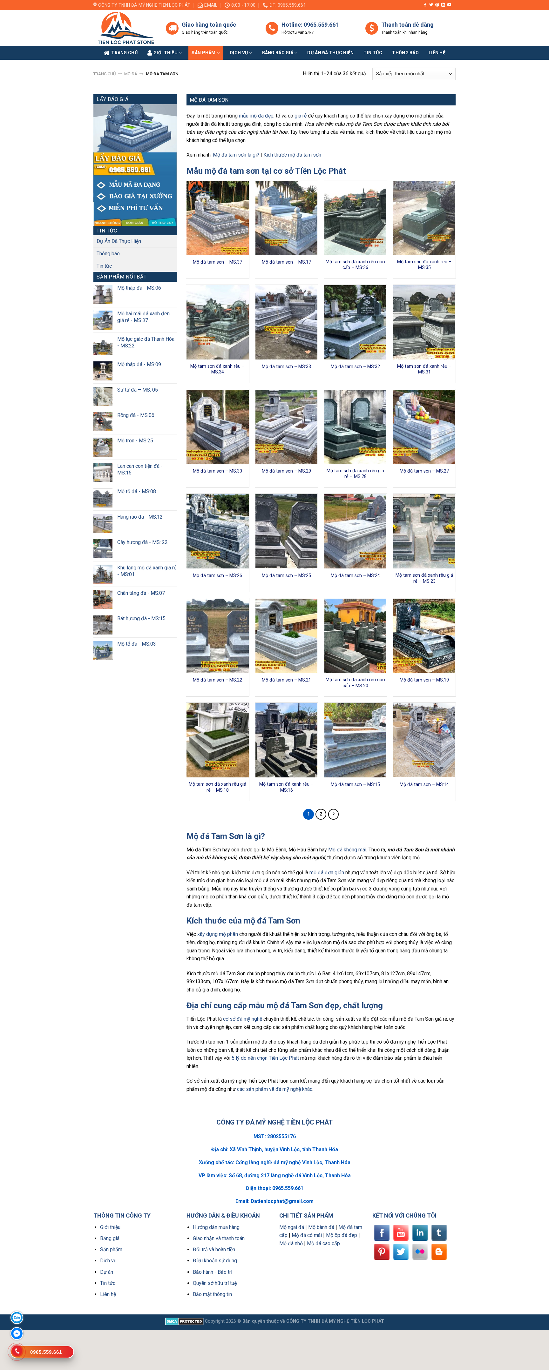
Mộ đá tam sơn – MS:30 (217, 471)
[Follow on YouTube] (449, 5)
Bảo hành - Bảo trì (212, 1272)
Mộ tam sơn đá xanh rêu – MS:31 (424, 369)
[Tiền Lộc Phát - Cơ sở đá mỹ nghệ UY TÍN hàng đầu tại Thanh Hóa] (124, 28)
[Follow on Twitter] (431, 5)
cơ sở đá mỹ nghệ (242, 1019)
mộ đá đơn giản (326, 873)
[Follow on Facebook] (425, 5)
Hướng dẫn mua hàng (216, 1227)
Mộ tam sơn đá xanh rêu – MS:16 (286, 787)
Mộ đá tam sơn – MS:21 (286, 680)
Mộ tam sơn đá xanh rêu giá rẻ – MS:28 (355, 474)
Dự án (106, 1272)
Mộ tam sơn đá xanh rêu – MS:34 (217, 369)
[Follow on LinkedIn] (443, 5)
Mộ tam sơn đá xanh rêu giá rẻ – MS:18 (217, 787)
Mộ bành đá (321, 1227)
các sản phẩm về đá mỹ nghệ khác (274, 1089)
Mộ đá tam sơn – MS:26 (217, 575)
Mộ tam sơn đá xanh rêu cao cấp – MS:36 (355, 265)
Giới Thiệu (165, 52)
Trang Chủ (124, 52)
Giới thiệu (110, 1227)
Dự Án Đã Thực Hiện (119, 241)
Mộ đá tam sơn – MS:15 (355, 784)
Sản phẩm (203, 52)
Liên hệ (108, 1294)
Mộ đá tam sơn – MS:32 (355, 366)
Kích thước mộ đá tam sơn (292, 155)
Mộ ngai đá (291, 1227)
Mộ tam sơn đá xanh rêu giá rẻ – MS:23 (424, 578)
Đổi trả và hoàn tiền (214, 1249)
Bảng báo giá (277, 52)
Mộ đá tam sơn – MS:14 (424, 784)
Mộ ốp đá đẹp (341, 1235)
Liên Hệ (437, 52)
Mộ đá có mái (307, 1235)
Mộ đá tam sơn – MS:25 (286, 575)
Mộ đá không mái (347, 850)
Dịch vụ (239, 52)
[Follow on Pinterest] (437, 5)
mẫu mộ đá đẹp (256, 116)
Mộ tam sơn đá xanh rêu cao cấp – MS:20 (355, 682)
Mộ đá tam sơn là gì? (236, 155)
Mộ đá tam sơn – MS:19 (424, 680)
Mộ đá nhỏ (291, 1243)
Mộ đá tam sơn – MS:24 (355, 575)
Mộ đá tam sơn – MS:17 (286, 262)
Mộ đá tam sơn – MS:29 (286, 471)
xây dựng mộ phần (217, 934)
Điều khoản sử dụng (215, 1261)
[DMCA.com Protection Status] (184, 1321)
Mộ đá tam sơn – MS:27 (424, 471)
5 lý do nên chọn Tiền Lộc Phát (265, 1058)
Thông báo (405, 52)
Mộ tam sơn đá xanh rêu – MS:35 (424, 265)
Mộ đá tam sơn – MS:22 (217, 680)
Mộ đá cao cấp (323, 1243)
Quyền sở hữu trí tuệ (215, 1283)
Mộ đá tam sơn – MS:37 (217, 262)
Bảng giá (109, 1238)
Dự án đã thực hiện (330, 52)
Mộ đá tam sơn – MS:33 (286, 366)
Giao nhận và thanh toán (219, 1238)
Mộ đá (130, 73)
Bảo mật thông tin (212, 1294)
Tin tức (372, 52)
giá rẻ (301, 116)
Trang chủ (104, 73)
